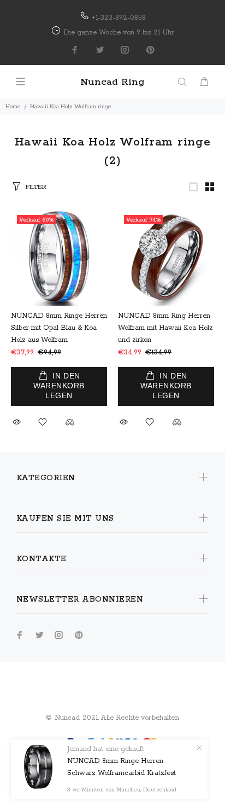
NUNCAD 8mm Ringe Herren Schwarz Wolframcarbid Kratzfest (121, 767)
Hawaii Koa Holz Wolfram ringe (70, 106)
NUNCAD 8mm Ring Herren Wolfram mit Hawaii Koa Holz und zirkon (165, 328)
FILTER (36, 187)
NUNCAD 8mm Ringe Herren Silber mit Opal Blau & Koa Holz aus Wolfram (59, 328)
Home (13, 106)
